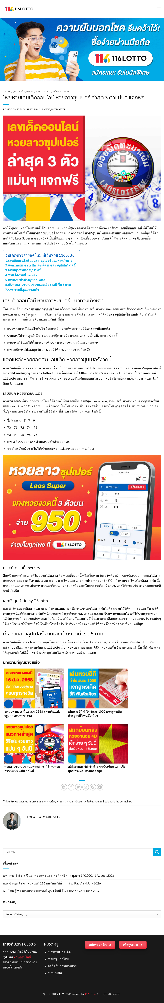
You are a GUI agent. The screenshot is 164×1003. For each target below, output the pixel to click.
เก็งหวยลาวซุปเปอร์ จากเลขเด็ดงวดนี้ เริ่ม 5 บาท (39, 284)
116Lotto (90, 994)
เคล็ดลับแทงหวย (61, 91)
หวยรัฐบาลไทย (95, 233)
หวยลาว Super (43, 91)
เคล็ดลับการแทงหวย (62, 966)
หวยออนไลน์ (22, 957)
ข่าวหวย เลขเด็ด (59, 952)
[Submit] (157, 852)
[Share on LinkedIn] (100, 787)
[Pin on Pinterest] (93, 787)
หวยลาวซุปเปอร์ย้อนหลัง (121, 314)
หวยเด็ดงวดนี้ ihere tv (22, 275)
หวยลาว (30, 91)
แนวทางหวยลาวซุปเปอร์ (37, 309)
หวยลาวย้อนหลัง (98, 328)
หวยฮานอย (120, 233)
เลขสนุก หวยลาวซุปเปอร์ (24, 270)
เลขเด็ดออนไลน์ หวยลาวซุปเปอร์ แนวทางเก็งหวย (40, 260)
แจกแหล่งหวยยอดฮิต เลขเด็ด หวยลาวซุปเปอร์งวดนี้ (42, 265)
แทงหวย (71, 647)
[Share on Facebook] (71, 787)
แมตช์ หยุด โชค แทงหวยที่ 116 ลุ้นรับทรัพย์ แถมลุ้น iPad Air (43, 883)
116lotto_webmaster (52, 109)
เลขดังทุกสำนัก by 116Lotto (26, 280)
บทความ (7, 91)
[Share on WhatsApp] (64, 787)
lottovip (48, 373)
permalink (125, 801)
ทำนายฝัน (55, 973)
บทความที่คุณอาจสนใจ (23, 289)
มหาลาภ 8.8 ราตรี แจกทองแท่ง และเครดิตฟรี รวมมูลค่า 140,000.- (48, 875)
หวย (61, 314)
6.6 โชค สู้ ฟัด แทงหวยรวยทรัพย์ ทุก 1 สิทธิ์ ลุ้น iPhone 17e (43, 891)
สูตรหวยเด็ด (19, 91)
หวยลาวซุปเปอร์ (44, 233)
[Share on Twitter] (78, 787)
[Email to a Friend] (85, 787)
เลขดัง (135, 238)
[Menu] (158, 9)
